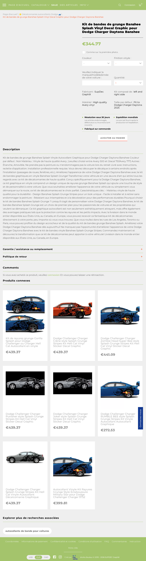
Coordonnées (12, 541)
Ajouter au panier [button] (112, 138)
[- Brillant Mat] (128, 63)
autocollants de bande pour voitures (27, 531)
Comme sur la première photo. (102, 52)
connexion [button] (54, 275)
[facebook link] (54, 557)
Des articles (69, 5)
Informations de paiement (35, 541)
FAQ (107, 541)
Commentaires (119, 541)
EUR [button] (38, 557)
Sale (54, 5)
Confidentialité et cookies (63, 541)
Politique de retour (15, 256)
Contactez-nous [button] (140, 418)
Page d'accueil (19, 5)
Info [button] (83, 5)
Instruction (135, 541)
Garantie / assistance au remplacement (28, 249)
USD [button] (31, 557)
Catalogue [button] (40, 5)
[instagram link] (60, 557)
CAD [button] (46, 557)
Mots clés (73, 548)
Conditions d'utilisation (90, 541)
